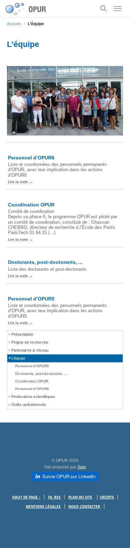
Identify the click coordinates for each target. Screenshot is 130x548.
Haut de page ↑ (26, 497)
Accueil (14, 23)
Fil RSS (54, 497)
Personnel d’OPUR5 (31, 298)
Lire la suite (18, 182)
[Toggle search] (104, 9)
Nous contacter (84, 506)
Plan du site (80, 497)
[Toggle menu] (117, 9)
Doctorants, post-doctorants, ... (45, 262)
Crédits (107, 497)
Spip (81, 467)
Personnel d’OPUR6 (31, 157)
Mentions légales (43, 506)
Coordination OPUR (31, 204)
